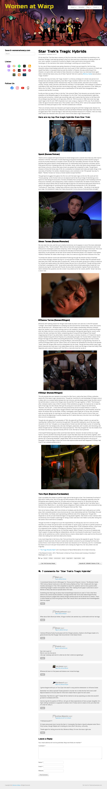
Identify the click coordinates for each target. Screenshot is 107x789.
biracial (45, 558)
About (73, 7)
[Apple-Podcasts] (9, 66)
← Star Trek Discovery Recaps (47, 563)
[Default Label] (22, 88)
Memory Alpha (87, 74)
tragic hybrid (69, 558)
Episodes (81, 7)
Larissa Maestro (42, 54)
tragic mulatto (77, 558)
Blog (88, 7)
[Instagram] (17, 88)
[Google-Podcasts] (14, 66)
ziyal (83, 558)
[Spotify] (20, 66)
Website (40, 770)
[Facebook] (12, 88)
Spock (63, 558)
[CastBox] (14, 70)
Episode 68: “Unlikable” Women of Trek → (90, 563)
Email (40, 766)
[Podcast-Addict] (20, 74)
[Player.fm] (30, 70)
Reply (42, 603)
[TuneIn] (25, 74)
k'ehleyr (51, 558)
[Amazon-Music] (9, 70)
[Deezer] (20, 70)
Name (40, 762)
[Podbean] (14, 74)
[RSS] (30, 66)
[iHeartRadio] (25, 70)
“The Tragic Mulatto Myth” (48, 550)
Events (95, 7)
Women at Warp (29, 6)
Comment (41, 746)
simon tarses (57, 558)
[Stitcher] (25, 66)
